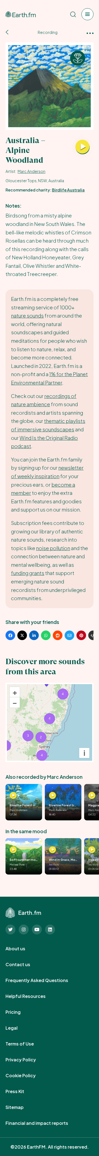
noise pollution (53, 548)
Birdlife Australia (68, 189)
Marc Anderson (31, 171)
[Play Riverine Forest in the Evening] (13, 795)
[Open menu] (87, 14)
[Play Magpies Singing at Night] (91, 795)
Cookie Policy (27, 1075)
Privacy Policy (27, 1059)
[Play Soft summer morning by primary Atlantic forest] (13, 849)
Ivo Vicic (54, 864)
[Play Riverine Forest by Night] (52, 795)
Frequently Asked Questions (43, 980)
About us (21, 948)
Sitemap (21, 1107)
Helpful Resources (32, 996)
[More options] (90, 32)
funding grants (27, 573)
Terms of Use (26, 1044)
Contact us (24, 964)
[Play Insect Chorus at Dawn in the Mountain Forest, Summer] (91, 849)
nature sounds (27, 315)
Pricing (19, 1012)
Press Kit (21, 1091)
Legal (18, 1028)
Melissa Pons (17, 864)
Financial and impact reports (43, 1123)
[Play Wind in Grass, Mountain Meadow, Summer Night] (52, 849)
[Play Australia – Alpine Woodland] (82, 147)
